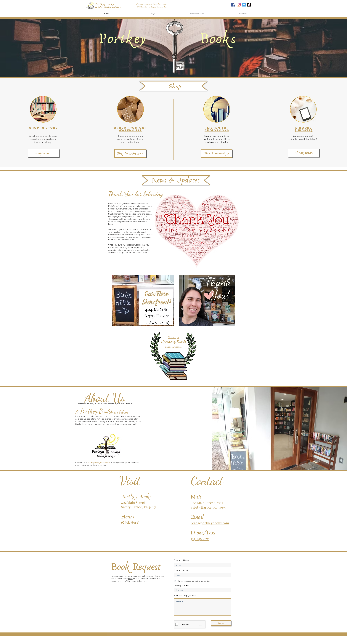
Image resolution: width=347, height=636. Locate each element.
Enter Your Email (181, 570)
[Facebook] (233, 5)
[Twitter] (244, 5)
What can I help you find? (185, 596)
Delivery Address (181, 585)
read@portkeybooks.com (99, 462)
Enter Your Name (181, 560)
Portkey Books (104, 4)
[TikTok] (249, 5)
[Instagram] (239, 5)
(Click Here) (130, 522)
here (130, 578)
